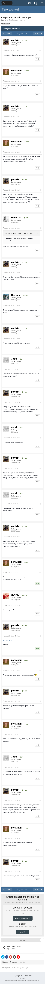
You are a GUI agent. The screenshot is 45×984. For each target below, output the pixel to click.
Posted (11, 50)
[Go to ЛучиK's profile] (6, 596)
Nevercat (16, 217)
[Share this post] (40, 50)
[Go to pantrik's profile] (6, 42)
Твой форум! (10, 9)
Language (17, 975)
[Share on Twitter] (3, 957)
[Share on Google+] (10, 957)
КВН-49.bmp (7, 640)
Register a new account (22, 918)
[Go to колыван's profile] (6, 72)
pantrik (15, 40)
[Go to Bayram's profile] (6, 297)
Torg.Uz (11, 20)
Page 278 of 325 (22, 34)
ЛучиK (15, 594)
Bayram (15, 295)
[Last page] (41, 33)
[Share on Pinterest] (18, 957)
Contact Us (28, 975)
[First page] (3, 33)
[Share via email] (14, 957)
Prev (8, 33)
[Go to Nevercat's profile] (6, 219)
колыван (16, 70)
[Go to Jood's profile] (6, 360)
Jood (14, 358)
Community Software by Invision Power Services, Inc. (22, 981)
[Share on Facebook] (6, 957)
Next (36, 33)
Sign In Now (23, 932)
